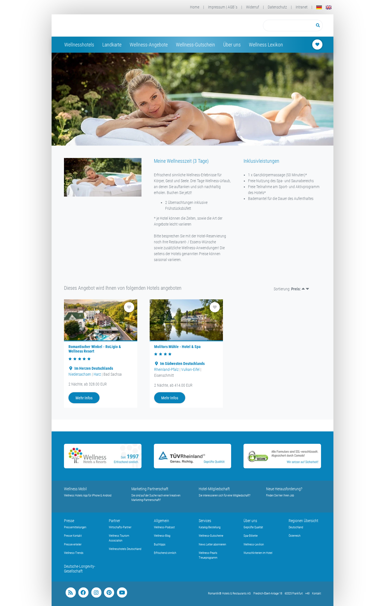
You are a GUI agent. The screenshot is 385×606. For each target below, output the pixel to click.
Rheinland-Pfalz (166, 369)
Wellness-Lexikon (254, 544)
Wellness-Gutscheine (211, 536)
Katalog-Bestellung (209, 527)
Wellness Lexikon (266, 45)
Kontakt (316, 593)
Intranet (301, 7)
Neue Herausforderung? (284, 489)
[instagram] (96, 592)
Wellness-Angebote (149, 45)
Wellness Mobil (75, 489)
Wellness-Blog (162, 536)
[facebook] (83, 592)
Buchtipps (159, 544)
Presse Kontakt (73, 536)
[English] (328, 7)
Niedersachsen (79, 374)
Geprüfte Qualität (253, 527)
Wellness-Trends (73, 553)
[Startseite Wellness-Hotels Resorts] (109, 25)
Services (205, 520)
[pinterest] (109, 592)
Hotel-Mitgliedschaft (214, 489)
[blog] (70, 592)
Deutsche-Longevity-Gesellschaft (79, 568)
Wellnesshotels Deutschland (125, 549)
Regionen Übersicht (303, 520)
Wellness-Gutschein (195, 45)
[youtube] (122, 592)
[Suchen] (318, 25)
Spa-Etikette (251, 536)
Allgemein (161, 520)
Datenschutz (277, 7)
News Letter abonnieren (212, 544)
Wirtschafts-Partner (120, 527)
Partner (114, 520)
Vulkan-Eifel (190, 369)
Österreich (294, 536)
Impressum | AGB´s (222, 7)
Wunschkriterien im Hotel (258, 553)
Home (194, 7)
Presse (69, 520)
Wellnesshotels (79, 45)
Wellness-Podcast (164, 527)
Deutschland (296, 527)
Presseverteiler (72, 544)
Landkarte (111, 45)
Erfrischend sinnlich (165, 553)
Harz (97, 374)
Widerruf (252, 7)
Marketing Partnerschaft (149, 489)
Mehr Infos (84, 398)
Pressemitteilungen (75, 527)
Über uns (232, 45)
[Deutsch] (319, 7)
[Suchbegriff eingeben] (288, 25)
